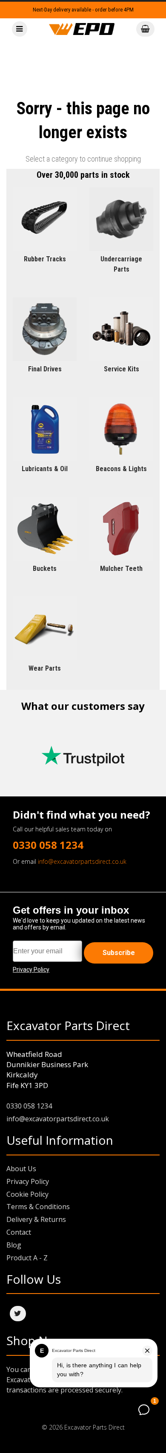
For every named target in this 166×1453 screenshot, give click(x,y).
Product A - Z (27, 1257)
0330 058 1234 (48, 845)
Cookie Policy (27, 1194)
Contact (18, 1232)
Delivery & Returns (36, 1219)
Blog (13, 1245)
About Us (21, 1168)
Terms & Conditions (38, 1206)
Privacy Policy (27, 1181)
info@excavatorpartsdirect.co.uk (82, 861)
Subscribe (119, 953)
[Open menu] (20, 29)
